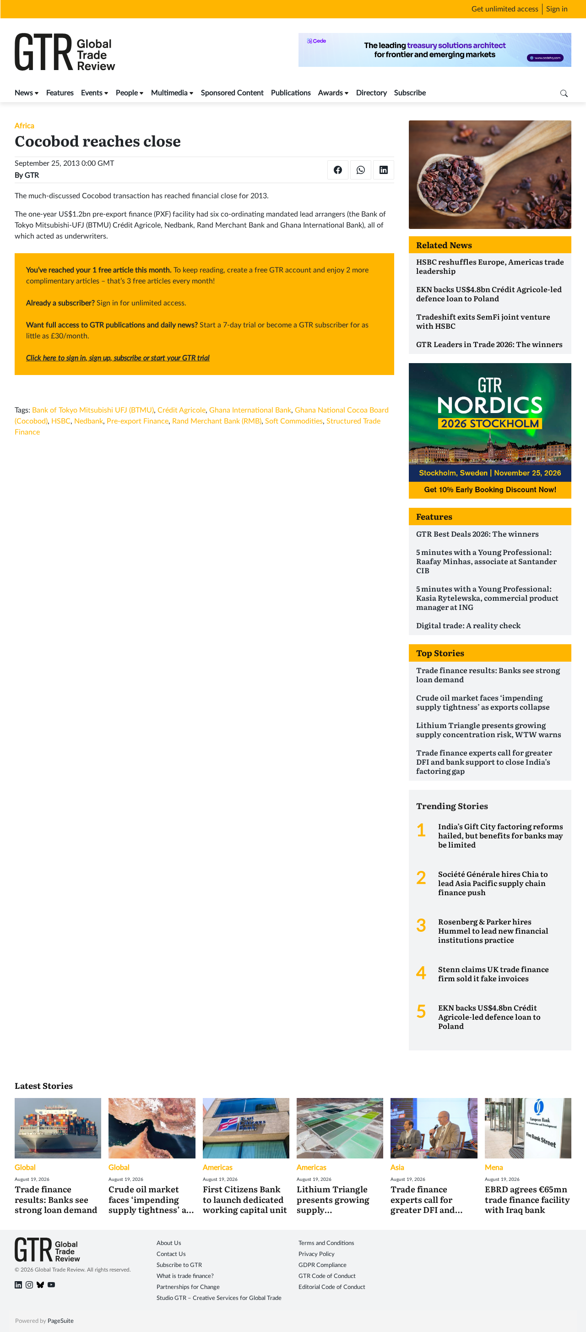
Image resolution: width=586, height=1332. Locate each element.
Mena (494, 1167)
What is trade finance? (185, 1276)
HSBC (61, 421)
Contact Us (171, 1254)
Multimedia (169, 93)
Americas (218, 1167)
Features (60, 93)
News (24, 93)
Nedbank (88, 421)
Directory (371, 93)
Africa (24, 126)
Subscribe (410, 93)
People (127, 93)
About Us (169, 1243)
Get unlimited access (505, 9)
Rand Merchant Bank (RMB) (216, 421)
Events (92, 93)
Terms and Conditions (326, 1243)
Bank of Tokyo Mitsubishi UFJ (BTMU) (93, 410)
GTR (32, 175)
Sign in (557, 9)
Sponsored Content (232, 93)
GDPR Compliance (322, 1265)
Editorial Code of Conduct (331, 1287)
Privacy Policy (316, 1254)
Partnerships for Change (188, 1287)
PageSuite (61, 1321)
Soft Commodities (294, 421)
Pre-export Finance (137, 421)
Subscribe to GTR (179, 1265)
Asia (397, 1167)
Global (25, 1167)
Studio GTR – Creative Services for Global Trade (219, 1298)
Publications (291, 93)
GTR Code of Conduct (327, 1276)
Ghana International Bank (250, 410)
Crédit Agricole (181, 410)
